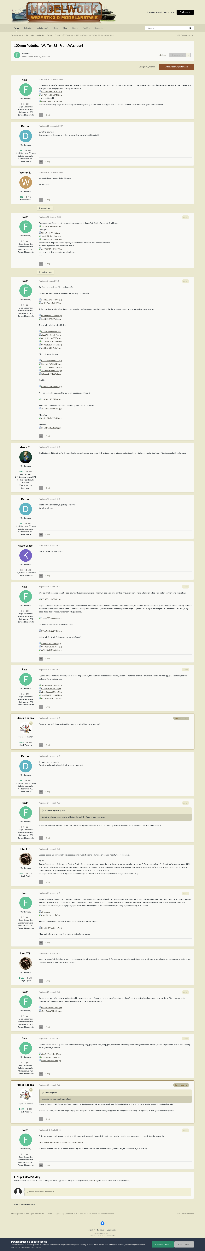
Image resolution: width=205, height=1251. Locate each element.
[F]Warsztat (45, 56)
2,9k (30, 471)
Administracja (43, 28)
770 (29, 197)
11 (29, 104)
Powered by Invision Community (103, 1236)
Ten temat (179, 28)
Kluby (56, 28)
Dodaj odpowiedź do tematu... (42, 1191)
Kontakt (100, 1230)
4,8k (30, 742)
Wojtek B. (25, 172)
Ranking (86, 28)
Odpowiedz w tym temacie (176, 66)
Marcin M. (25, 447)
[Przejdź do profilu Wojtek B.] (25, 182)
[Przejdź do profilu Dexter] (25, 136)
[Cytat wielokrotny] (41, 115)
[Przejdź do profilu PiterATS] (25, 859)
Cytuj (47, 115)
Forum (16, 28)
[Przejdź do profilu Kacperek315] (25, 555)
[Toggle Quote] (43, 810)
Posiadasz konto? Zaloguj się (160, 12)
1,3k (30, 873)
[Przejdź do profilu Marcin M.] (25, 457)
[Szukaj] (190, 28)
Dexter (25, 126)
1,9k (29, 570)
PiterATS (25, 849)
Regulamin (99, 28)
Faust (29, 53)
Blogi (65, 28)
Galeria (75, 28)
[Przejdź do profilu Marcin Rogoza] (25, 728)
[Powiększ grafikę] (50, 91)
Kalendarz (28, 28)
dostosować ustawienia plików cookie (109, 1244)
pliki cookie (44, 1244)
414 (29, 150)
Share (163, 55)
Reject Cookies (184, 1244)
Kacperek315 (25, 545)
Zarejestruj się (185, 12)
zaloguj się (93, 1180)
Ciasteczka (111, 1230)
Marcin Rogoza (25, 717)
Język (91, 1230)
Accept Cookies (164, 1244)
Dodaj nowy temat (147, 66)
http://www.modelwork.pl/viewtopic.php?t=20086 (61, 1142)
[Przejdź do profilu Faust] (17, 55)
